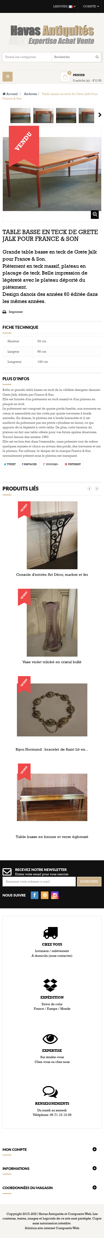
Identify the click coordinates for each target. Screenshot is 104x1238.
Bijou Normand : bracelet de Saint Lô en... (52, 749)
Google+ (52, 464)
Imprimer (16, 312)
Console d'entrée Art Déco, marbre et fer (52, 574)
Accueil (12, 94)
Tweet (11, 464)
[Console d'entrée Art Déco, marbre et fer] (52, 535)
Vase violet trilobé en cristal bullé (52, 662)
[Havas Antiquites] (52, 34)
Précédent (4, 114)
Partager (30, 464)
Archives (30, 94)
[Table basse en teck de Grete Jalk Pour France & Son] (20, 115)
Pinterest (74, 464)
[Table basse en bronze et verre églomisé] (52, 797)
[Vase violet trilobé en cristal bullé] (52, 622)
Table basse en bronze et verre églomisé (52, 836)
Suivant (99, 114)
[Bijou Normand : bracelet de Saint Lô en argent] (52, 710)
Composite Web (67, 1228)
